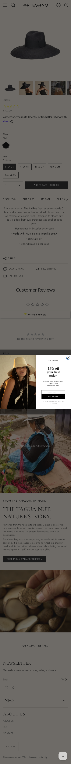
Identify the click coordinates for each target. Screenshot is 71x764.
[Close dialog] (68, 358)
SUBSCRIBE (53, 396)
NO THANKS (53, 403)
